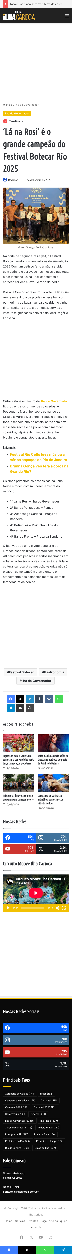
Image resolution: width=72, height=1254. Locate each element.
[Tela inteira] (64, 908)
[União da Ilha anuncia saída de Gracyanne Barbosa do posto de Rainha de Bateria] (53, 743)
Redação (13, 179)
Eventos (33, 1221)
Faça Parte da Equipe (54, 1221)
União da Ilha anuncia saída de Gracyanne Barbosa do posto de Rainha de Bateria (53, 759)
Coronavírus (15, 1113)
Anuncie (36, 1227)
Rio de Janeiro (17, 1147)
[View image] (36, 216)
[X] (20, 699)
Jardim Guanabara (18, 1127)
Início (9, 104)
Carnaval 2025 (16, 1107)
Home (8, 1221)
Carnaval (49, 1100)
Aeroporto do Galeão (20, 1093)
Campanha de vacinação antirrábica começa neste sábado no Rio (50, 799)
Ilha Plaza (49, 1120)
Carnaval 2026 (45, 1107)
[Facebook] (11, 699)
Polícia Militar (48, 1127)
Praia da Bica (44, 1134)
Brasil (46, 1093)
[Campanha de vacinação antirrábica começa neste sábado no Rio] (53, 783)
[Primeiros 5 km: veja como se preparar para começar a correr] (18, 783)
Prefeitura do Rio (18, 1141)
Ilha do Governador (27, 104)
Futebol (38, 1113)
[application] (36, 893)
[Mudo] (57, 908)
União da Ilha (45, 1147)
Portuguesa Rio (17, 1134)
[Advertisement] (36, 63)
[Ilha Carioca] (19, 15)
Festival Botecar (21, 672)
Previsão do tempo (49, 1141)
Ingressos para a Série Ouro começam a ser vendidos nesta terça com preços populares (18, 759)
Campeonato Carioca (20, 1100)
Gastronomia (54, 672)
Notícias (20, 1221)
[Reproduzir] (8, 908)
